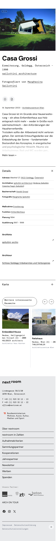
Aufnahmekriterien (12, 440)
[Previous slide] (3, 29)
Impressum (7, 525)
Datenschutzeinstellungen (15, 529)
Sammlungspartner (13, 447)
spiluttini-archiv (10, 242)
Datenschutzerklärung (25, 525)
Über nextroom (10, 428)
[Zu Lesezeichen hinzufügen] (5, 99)
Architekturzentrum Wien (33, 107)
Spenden (7, 477)
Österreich (39, 177)
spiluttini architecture (19, 73)
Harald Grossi (22, 191)
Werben (6, 471)
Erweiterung (18, 206)
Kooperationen (10, 453)
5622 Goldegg (27, 177)
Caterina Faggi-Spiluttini (12, 186)
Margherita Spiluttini (21, 197)
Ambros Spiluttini (41, 183)
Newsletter (8, 465)
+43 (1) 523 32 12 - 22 (16, 402)
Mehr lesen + (28, 148)
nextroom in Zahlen (13, 434)
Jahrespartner (10, 459)
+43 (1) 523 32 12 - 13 (16, 399)
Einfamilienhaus (18, 212)
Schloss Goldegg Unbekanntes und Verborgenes (26, 263)
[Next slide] (52, 29)
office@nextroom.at (12, 405)
